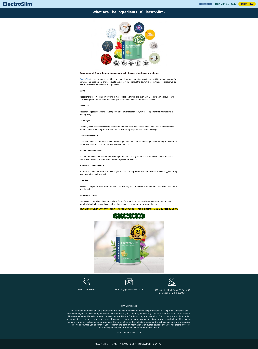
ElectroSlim (85, 79)
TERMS (113, 344)
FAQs (233, 4)
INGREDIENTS (205, 4)
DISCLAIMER (144, 344)
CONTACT (158, 344)
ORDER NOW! (247, 4)
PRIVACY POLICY (128, 344)
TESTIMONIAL (222, 4)
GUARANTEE (101, 344)
